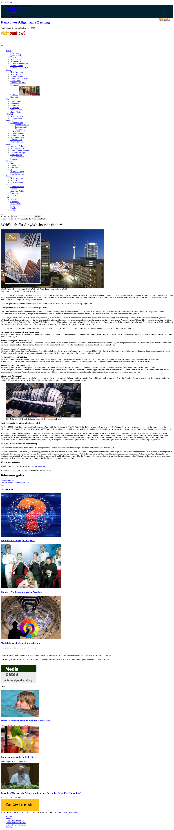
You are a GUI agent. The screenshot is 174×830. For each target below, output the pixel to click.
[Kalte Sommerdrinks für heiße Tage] (20, 752)
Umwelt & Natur (16, 110)
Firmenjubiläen (16, 118)
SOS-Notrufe (15, 53)
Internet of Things (17, 172)
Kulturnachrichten (17, 187)
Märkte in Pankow (17, 138)
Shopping (9, 120)
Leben (8, 197)
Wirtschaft (9, 114)
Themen (9, 161)
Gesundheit (14, 202)
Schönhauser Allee (22, 125)
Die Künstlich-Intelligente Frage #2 (18, 540)
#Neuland (14, 167)
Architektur (14, 103)
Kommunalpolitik (17, 76)
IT (11, 170)
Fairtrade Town (16, 140)
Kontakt (9, 816)
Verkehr (13, 57)
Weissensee (19, 129)
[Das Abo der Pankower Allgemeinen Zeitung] (20, 810)
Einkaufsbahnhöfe (17, 133)
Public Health (15, 204)
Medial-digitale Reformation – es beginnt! (21, 643)
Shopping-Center (16, 123)
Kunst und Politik (17, 191)
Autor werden (11, 12)
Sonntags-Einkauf (17, 135)
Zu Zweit (13, 210)
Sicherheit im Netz (17, 174)
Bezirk (8, 70)
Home (3, 219)
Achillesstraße (20, 131)
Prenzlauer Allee (21, 127)
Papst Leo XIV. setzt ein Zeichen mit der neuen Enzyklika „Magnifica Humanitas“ (41, 793)
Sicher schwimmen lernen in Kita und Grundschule (26, 720)
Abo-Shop (9, 827)
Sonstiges (14, 159)
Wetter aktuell (15, 55)
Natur (12, 163)
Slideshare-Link (39, 466)
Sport (12, 206)
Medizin (13, 199)
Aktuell (8, 51)
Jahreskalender (15, 61)
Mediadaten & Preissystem (16, 825)
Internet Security (16, 66)
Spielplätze (14, 108)
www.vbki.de (46, 470)
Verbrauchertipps (16, 142)
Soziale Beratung (16, 182)
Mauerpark (14, 195)
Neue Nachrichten (17, 72)
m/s (2, 291)
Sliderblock (12, 219)
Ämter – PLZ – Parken (19, 78)
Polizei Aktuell (15, 81)
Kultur (8, 185)
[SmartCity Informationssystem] (164, 20)
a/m (2, 761)
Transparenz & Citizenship (16, 823)
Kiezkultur (14, 97)
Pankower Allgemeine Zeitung (25, 22)
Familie (13, 208)
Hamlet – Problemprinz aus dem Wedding (21, 592)
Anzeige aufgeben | (13, 10)
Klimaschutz (15, 165)
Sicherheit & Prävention (19, 64)
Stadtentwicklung (16, 101)
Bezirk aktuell (15, 74)
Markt (8, 144)
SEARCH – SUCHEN (19, 68)
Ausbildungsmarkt (17, 157)
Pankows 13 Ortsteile (18, 83)
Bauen (8, 99)
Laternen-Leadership (8, 480)
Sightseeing (14, 85)
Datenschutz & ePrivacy (15, 821)
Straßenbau (14, 106)
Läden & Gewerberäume (19, 150)
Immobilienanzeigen (18, 153)
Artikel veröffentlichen (14, 8)
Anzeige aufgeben (17, 146)
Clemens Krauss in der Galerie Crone (15, 482)
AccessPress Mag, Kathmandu (65, 812)
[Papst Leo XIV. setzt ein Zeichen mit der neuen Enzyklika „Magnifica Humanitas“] (20, 789)
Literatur (13, 189)
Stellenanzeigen (16, 155)
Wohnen (13, 180)
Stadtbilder (14, 95)
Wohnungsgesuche (17, 148)
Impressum (10, 818)
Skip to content (6, 2)
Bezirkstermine (16, 59)
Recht (8, 176)
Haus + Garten (15, 112)
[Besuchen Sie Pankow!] (13, 35)
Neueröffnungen (16, 116)
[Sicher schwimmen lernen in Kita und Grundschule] (20, 716)
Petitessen (14, 193)
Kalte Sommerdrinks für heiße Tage (18, 757)
